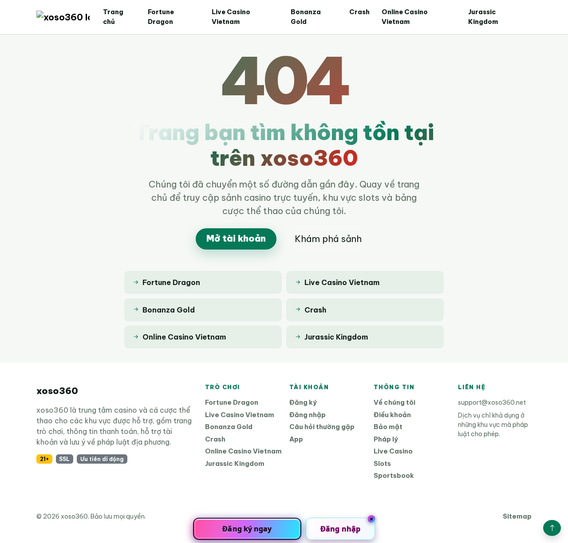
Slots (382, 463)
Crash (359, 12)
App (296, 439)
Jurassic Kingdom (483, 17)
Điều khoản (392, 414)
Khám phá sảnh (328, 238)
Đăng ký (303, 402)
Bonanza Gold (306, 17)
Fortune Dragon (161, 17)
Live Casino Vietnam (231, 17)
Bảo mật (388, 426)
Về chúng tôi (394, 402)
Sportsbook (394, 475)
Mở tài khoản (236, 238)
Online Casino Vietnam (405, 17)
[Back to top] (552, 528)
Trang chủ (113, 17)
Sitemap (517, 516)
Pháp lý (386, 439)
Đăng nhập (307, 414)
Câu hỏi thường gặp (322, 426)
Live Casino (393, 451)
